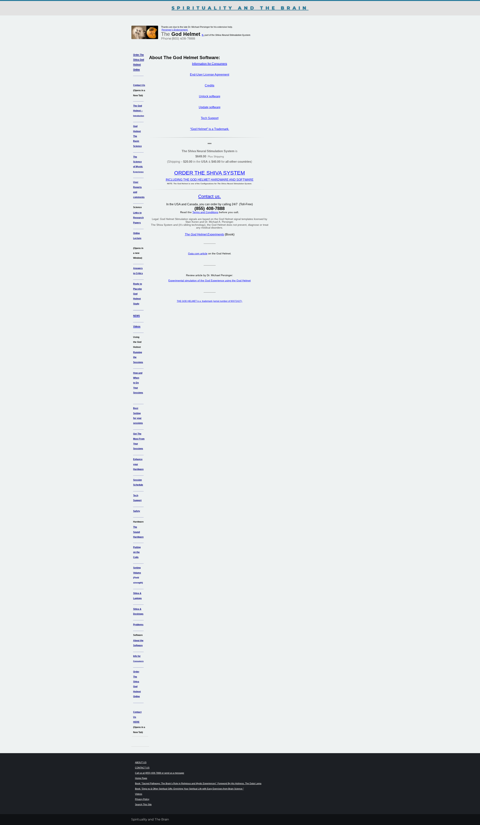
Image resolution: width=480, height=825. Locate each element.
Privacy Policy (142, 799)
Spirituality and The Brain (240, 8)
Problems (138, 624)
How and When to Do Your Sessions (138, 383)
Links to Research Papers (138, 217)
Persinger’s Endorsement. (175, 30)
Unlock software (209, 96)
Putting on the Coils (137, 552)
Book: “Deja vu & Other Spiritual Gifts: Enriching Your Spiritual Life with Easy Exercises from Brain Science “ (189, 788)
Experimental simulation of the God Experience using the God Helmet (209, 280)
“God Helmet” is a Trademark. (209, 129)
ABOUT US (140, 762)
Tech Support (209, 118)
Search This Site (143, 804)
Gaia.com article (197, 253)
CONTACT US (142, 767)
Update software (209, 107)
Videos (138, 794)
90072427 (236, 301)
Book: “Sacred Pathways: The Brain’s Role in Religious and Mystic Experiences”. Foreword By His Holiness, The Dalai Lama (198, 783)
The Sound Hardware (138, 532)
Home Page (141, 778)
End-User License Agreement (209, 74)
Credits (209, 85)
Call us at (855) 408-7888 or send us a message (159, 773)
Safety (136, 511)
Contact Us (139, 85)
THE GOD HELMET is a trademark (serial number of (204, 301)
